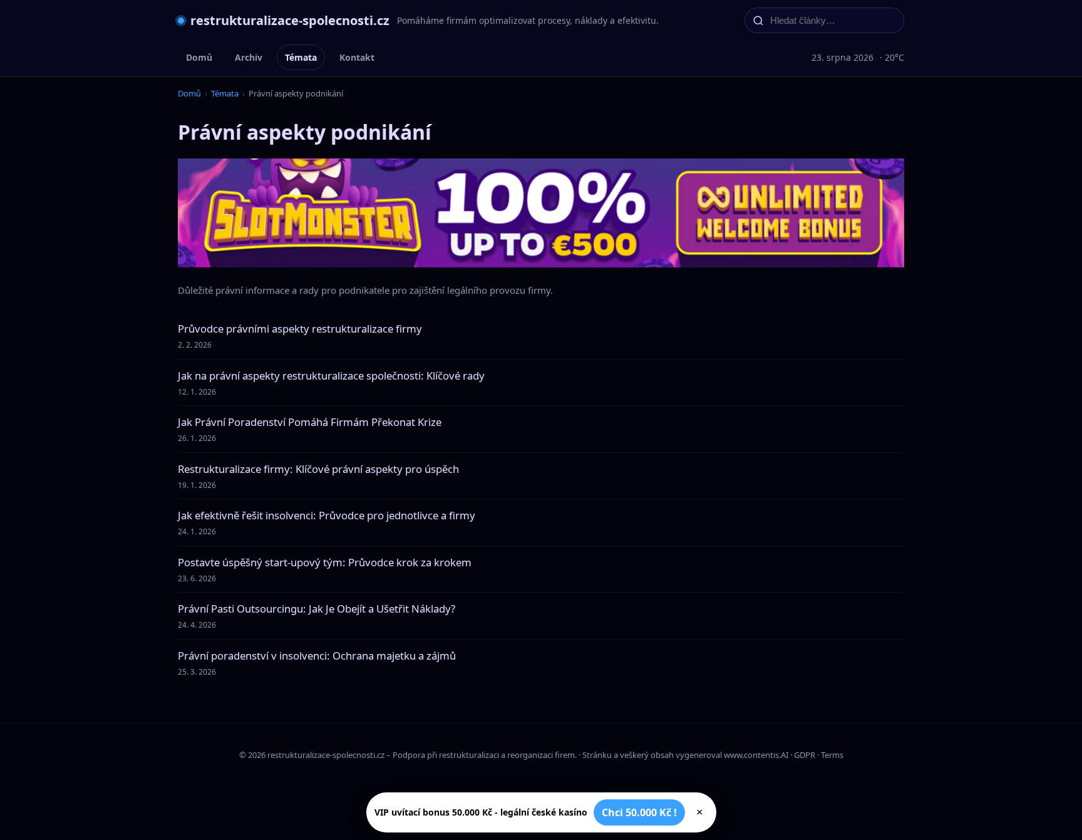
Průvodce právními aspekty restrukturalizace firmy (300, 328)
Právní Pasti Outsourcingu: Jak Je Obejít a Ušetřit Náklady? (316, 608)
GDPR (804, 754)
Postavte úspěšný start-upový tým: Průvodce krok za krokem (324, 562)
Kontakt (356, 57)
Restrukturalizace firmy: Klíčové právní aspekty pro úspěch (318, 469)
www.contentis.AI (756, 754)
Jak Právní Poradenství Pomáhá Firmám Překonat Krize (309, 422)
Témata (301, 57)
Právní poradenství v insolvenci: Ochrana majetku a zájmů (317, 655)
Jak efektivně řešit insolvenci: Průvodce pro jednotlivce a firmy (326, 515)
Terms (832, 754)
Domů (199, 57)
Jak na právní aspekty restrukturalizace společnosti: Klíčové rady (331, 375)
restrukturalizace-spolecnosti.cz (289, 20)
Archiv (248, 57)
